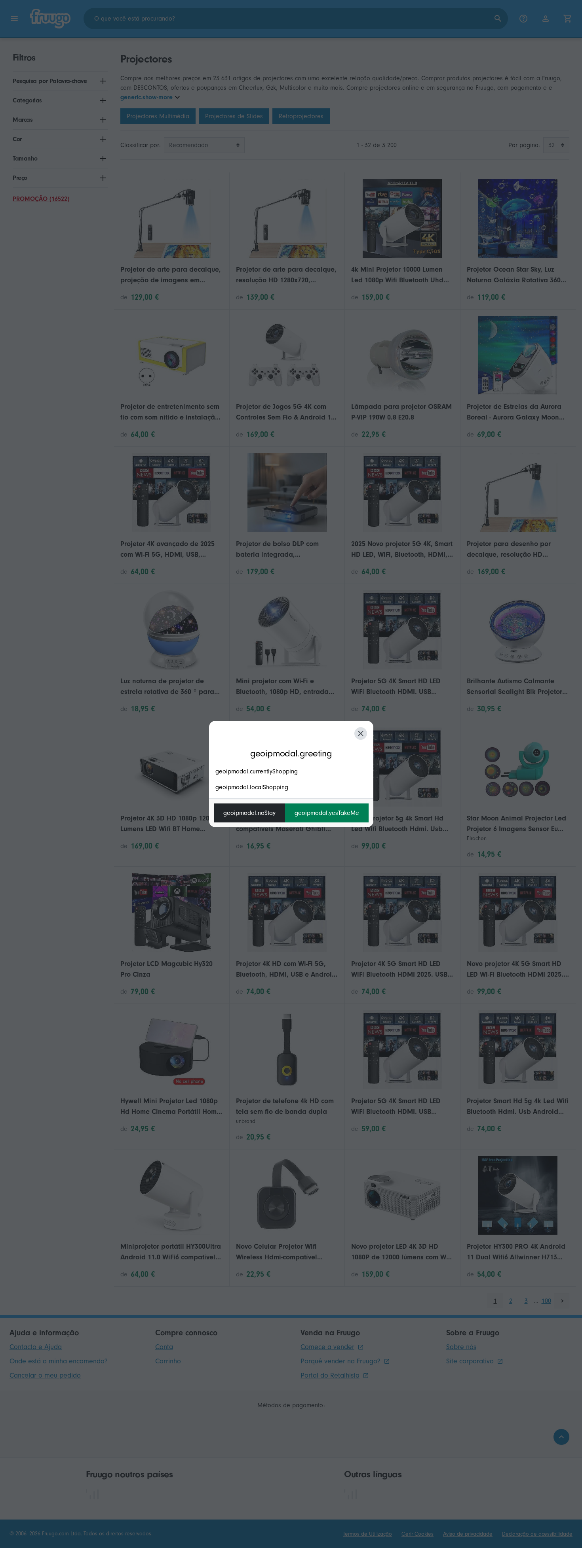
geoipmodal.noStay (249, 813)
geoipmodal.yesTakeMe (327, 813)
